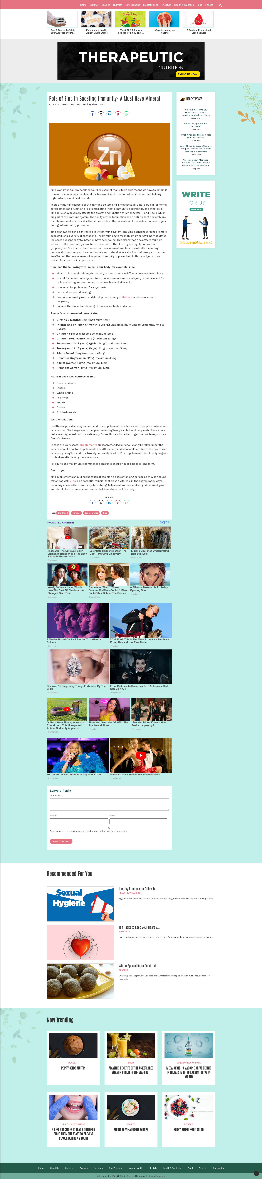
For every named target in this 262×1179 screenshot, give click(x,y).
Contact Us (218, 1168)
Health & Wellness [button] (184, 4)
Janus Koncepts (157, 1176)
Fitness (202, 1168)
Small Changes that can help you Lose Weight (195, 136)
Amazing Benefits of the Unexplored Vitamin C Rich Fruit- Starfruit (131, 1070)
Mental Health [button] (150, 4)
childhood (125, 297)
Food (131, 1062)
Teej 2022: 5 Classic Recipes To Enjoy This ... (131, 31)
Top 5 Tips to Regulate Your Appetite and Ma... (63, 31)
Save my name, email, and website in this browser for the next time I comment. (88, 831)
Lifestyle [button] (166, 4)
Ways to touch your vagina (165, 31)
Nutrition (124, 931)
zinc (105, 513)
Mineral (76, 513)
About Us (54, 1168)
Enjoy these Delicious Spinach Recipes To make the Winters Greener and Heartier (196, 149)
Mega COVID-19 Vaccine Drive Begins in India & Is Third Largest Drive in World (188, 1072)
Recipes (131, 1124)
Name (53, 815)
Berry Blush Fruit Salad (189, 1129)
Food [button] (199, 4)
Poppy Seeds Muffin (73, 1068)
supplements (88, 445)
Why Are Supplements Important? (196, 125)
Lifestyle (153, 1168)
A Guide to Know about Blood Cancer (199, 31)
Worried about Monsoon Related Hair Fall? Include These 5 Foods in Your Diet (196, 162)
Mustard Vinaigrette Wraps (131, 1129)
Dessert (123, 970)
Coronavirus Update (188, 1062)
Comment (55, 795)
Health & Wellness (129, 893)
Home (83, 4)
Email (112, 815)
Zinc (73, 481)
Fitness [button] (209, 4)
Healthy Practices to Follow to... (138, 888)
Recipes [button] (105, 4)
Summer (69, 1168)
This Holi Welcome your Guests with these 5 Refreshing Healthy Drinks (196, 112)
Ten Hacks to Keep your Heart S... (139, 927)
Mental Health (135, 1168)
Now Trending (115, 1168)
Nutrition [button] (117, 4)
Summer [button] (94, 4)
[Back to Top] (256, 1173)
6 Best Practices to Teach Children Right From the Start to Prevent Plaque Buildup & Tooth (73, 1134)
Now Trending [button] (132, 4)
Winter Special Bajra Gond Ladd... (139, 966)
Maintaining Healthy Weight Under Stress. (97, 31)
